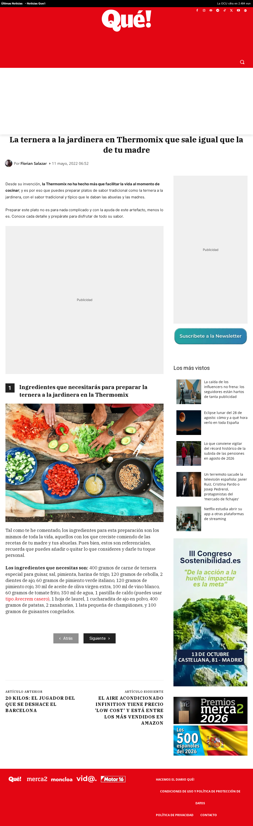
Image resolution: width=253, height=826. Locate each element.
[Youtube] (238, 11)
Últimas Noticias (11, 3)
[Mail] (211, 11)
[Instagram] (204, 11)
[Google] (245, 11)
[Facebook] (197, 11)
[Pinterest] (68, 652)
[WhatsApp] (80, 652)
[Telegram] (218, 11)
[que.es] (126, 21)
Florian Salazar (34, 151)
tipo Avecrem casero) (27, 587)
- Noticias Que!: (35, 3)
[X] (231, 11)
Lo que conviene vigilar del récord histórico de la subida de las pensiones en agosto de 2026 (225, 439)
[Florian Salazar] (9, 151)
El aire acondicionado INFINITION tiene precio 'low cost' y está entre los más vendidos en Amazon (129, 698)
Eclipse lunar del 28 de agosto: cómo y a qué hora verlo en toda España (226, 405)
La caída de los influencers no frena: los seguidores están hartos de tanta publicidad (224, 377)
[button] (242, 50)
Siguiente (97, 626)
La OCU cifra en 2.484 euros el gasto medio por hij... (203, 3)
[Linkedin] (102, 652)
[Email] (114, 652)
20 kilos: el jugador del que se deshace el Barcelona (40, 692)
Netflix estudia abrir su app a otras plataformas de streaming (224, 502)
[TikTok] (225, 11)
